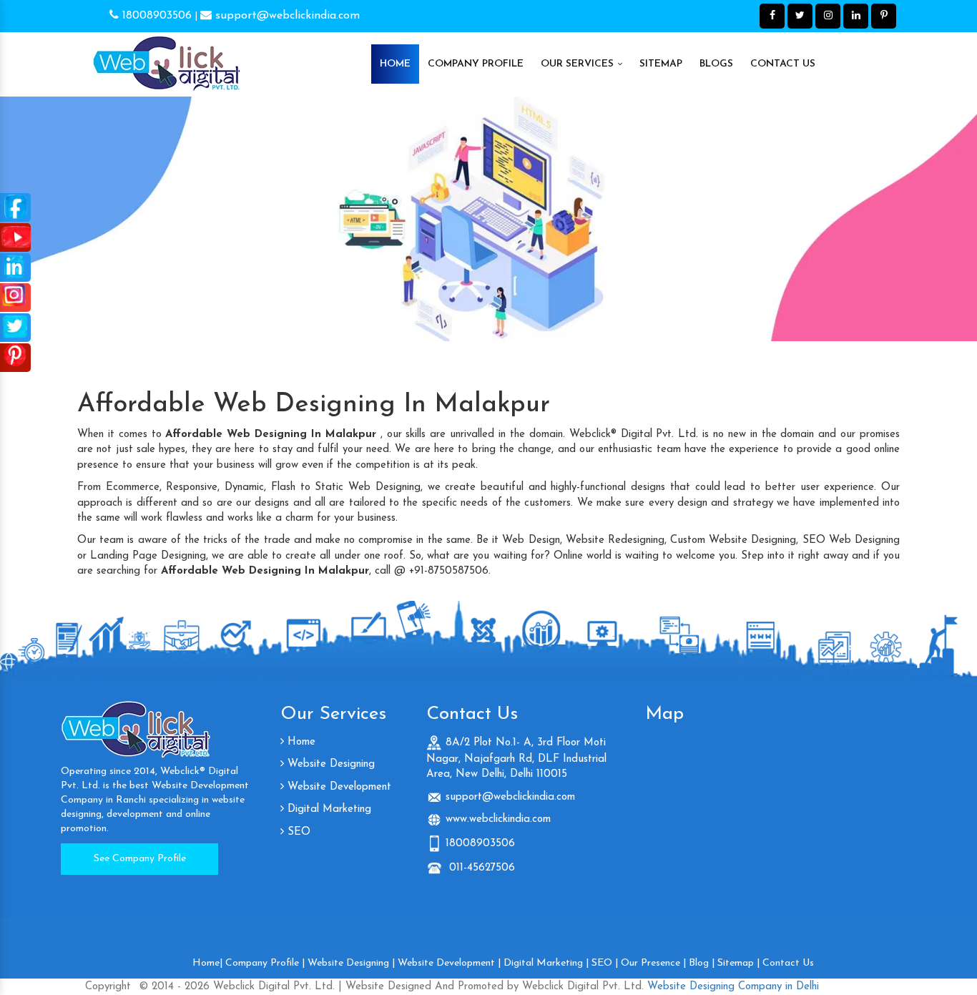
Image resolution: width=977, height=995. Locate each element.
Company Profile (476, 64)
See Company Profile (140, 858)
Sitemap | (738, 963)
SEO (297, 832)
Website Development (337, 787)
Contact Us (782, 64)
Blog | (702, 963)
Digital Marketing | (546, 963)
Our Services (579, 64)
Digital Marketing (327, 809)
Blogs (716, 64)
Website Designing (329, 764)
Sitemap (660, 64)
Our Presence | (653, 963)
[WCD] (166, 57)
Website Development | (449, 963)
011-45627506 (480, 868)
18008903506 (155, 15)
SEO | (604, 963)
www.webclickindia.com (498, 819)
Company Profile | (265, 963)
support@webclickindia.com (286, 15)
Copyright (108, 986)
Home (395, 64)
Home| (207, 963)
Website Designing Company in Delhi (731, 986)
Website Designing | (351, 963)
